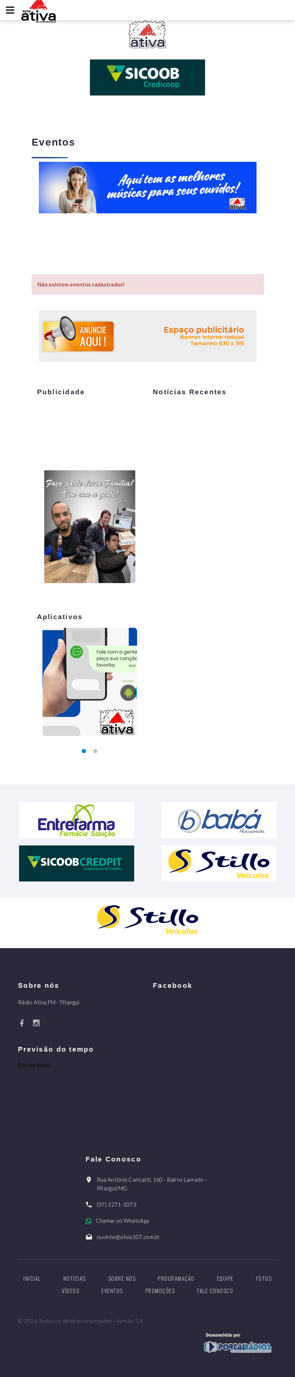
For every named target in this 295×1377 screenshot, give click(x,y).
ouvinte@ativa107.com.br (128, 1237)
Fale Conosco (215, 1290)
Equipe (225, 1278)
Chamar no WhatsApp (122, 1220)
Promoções (160, 1290)
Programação (176, 1278)
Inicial (32, 1278)
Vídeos (70, 1290)
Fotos (264, 1278)
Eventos (112, 1290)
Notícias (74, 1278)
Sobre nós (122, 1278)
